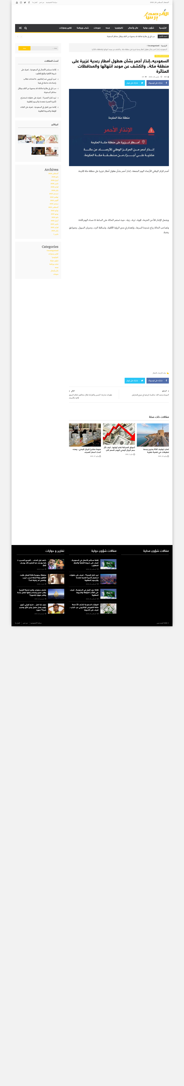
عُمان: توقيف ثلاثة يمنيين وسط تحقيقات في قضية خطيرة (156, 451)
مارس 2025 (54, 224)
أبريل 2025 (54, 221)
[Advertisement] (119, 196)
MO (165, 77)
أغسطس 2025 (53, 207)
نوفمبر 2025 (54, 197)
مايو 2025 (55, 217)
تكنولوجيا (119, 28)
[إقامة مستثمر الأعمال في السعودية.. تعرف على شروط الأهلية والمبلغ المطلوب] (108, 564)
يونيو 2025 (54, 214)
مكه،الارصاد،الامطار (159, 373)
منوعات (97, 28)
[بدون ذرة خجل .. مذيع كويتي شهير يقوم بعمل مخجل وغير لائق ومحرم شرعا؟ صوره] (56, 609)
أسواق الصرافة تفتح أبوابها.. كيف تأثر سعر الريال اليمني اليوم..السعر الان (119, 449)
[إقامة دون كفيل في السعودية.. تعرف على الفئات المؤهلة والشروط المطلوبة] (108, 594)
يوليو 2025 (54, 210)
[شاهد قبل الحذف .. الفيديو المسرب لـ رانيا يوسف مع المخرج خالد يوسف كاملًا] (56, 564)
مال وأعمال (133, 28)
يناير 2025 (54, 231)
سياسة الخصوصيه (51, 2)
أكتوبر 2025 (54, 200)
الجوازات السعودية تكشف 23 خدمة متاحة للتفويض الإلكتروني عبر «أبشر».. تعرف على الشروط (83, 607)
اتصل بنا (34, 2)
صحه (108, 28)
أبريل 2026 (54, 180)
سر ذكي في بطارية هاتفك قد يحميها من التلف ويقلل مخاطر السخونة (131, 36)
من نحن (41, 2)
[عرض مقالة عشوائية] (20, 28)
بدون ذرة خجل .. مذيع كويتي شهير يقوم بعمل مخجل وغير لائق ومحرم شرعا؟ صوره (32, 607)
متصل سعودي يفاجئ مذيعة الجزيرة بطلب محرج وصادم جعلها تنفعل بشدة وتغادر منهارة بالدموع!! (31, 592)
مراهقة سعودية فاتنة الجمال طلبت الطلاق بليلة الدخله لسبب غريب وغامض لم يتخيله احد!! (33, 578)
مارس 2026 (54, 184)
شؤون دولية (148, 28)
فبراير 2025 (54, 227)
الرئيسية (162, 28)
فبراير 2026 (54, 187)
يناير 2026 (54, 190)
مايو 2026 (55, 177)
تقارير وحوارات (65, 28)
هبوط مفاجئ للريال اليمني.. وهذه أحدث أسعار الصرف (87, 451)
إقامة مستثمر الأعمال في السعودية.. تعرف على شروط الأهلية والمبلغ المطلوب (38, 71)
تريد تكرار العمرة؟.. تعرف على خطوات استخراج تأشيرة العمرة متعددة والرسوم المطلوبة (38, 100)
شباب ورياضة (83, 28)
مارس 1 (55, 234)
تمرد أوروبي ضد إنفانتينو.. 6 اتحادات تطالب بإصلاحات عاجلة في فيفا (39, 81)
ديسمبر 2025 (53, 194)
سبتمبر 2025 (54, 204)
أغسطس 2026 (53, 173)
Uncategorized (153, 46)
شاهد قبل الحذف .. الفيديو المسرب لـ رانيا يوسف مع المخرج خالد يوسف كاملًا (31, 563)
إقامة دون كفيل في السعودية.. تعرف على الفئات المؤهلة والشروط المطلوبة (38, 109)
